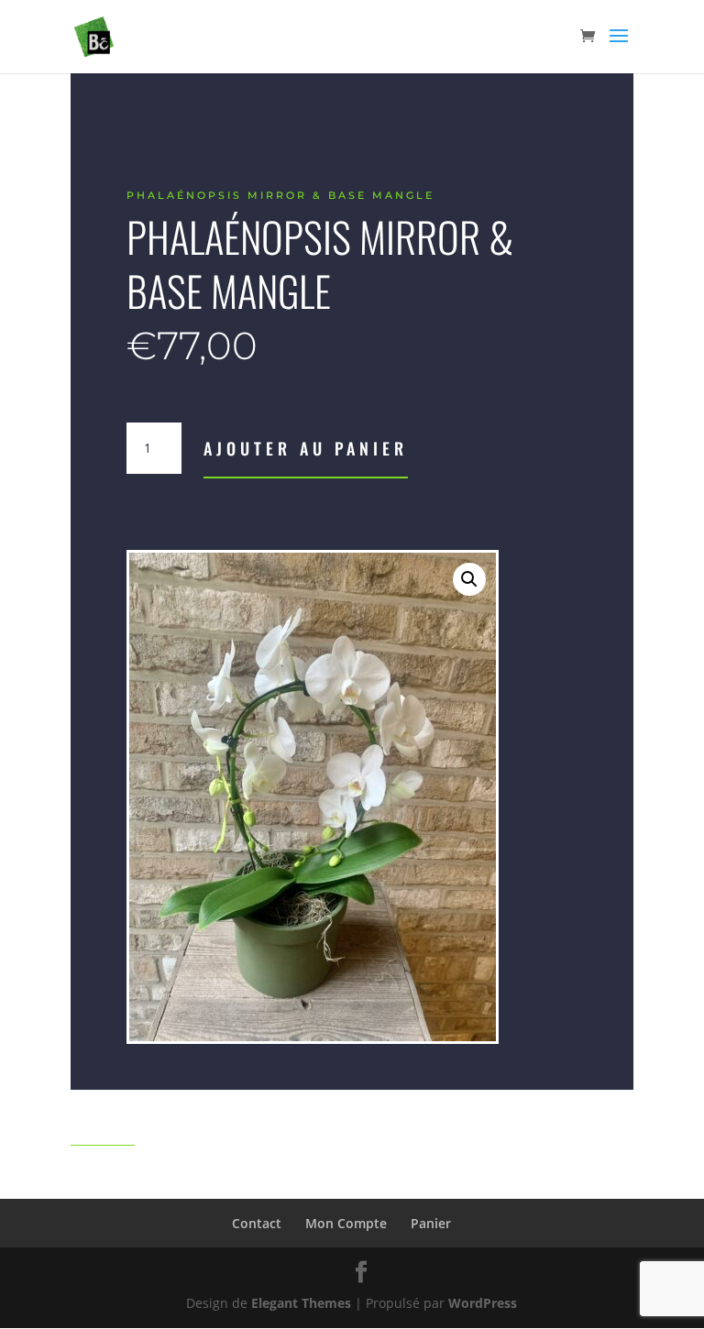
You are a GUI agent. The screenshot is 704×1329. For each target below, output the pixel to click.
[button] (469, 579)
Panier (431, 1223)
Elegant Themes (301, 1303)
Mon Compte (346, 1223)
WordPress (482, 1303)
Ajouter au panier (306, 448)
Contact (256, 1223)
